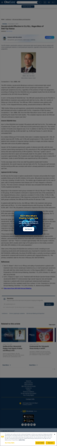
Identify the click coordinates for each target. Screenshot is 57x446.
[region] (28, 439)
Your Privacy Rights (9, 442)
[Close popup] (41, 213)
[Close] (54, 434)
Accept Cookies (40, 442)
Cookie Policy (22, 440)
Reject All (50, 442)
